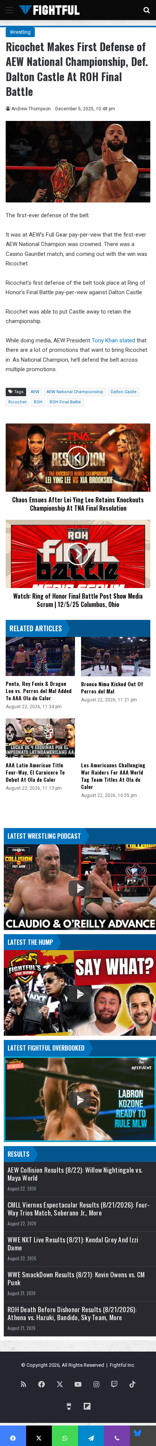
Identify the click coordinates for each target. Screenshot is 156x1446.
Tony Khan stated (113, 340)
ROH (38, 402)
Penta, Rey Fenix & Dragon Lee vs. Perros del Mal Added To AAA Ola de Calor (39, 690)
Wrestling (20, 32)
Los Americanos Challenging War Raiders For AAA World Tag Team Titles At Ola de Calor (113, 775)
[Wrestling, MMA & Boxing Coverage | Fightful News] (49, 10)
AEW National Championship (75, 391)
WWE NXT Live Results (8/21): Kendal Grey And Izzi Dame (73, 1244)
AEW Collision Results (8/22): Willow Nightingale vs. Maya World (75, 1174)
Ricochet (17, 402)
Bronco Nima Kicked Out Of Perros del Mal (112, 687)
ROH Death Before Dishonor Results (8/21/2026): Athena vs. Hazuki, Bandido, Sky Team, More (72, 1313)
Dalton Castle (124, 391)
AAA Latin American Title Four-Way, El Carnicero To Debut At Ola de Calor (35, 772)
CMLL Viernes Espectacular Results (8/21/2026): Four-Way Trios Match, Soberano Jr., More (79, 1209)
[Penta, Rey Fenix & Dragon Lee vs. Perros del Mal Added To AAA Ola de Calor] (40, 656)
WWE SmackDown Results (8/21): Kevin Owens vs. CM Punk (76, 1278)
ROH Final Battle (65, 402)
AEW (35, 391)
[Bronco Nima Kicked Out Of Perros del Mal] (115, 656)
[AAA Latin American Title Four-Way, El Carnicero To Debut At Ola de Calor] (40, 738)
